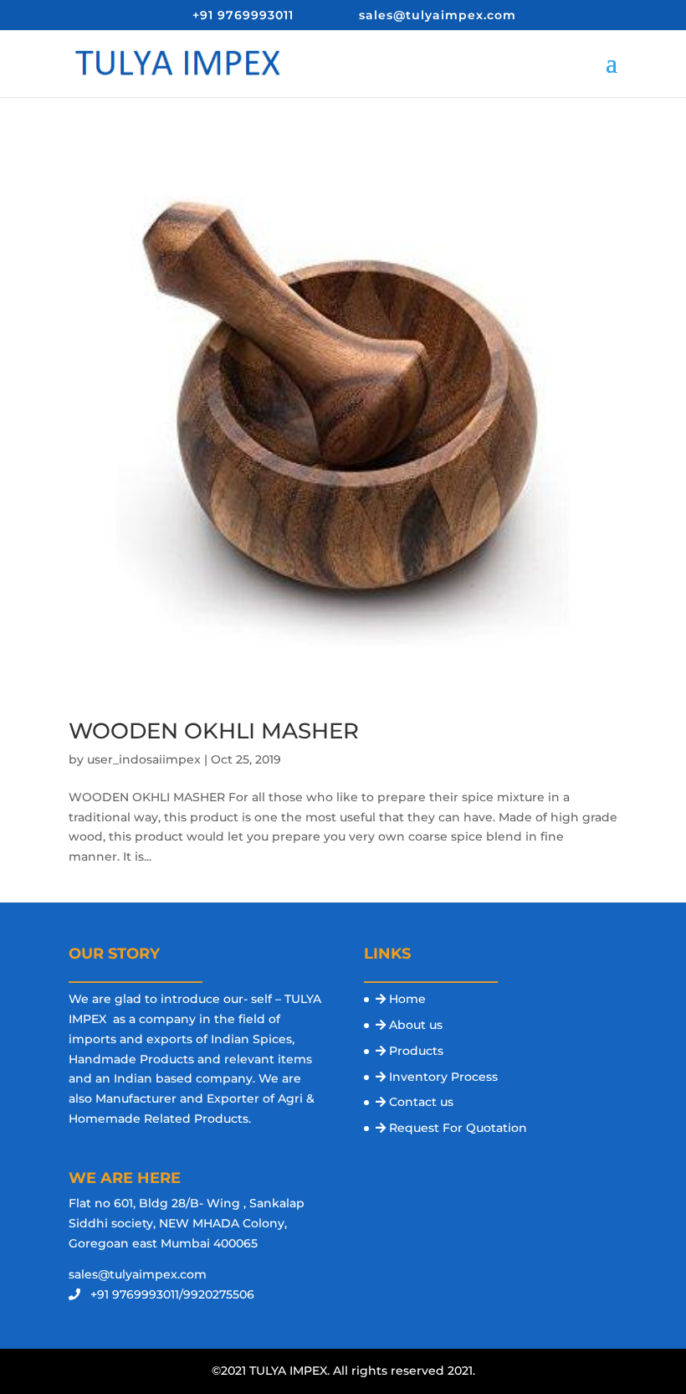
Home (407, 998)
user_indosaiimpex (144, 759)
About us (416, 1024)
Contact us (421, 1101)
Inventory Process (443, 1076)
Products (416, 1050)
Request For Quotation (458, 1127)
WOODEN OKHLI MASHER (214, 731)
